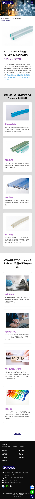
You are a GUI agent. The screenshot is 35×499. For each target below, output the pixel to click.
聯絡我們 (4, 460)
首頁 (1, 18)
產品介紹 (4, 444)
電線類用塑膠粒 (11, 75)
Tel (32, 496)
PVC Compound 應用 (16, 18)
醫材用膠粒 (20, 75)
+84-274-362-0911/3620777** (16, 478)
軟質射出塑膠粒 (12, 77)
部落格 (21, 454)
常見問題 (4, 457)
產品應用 (7, 18)
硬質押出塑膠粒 (22, 77)
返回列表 (17, 433)
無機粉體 (15, 446)
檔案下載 (21, 457)
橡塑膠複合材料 (6, 446)
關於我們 (4, 450)
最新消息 (4, 454)
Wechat (32, 492)
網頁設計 (19, 496)
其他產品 (22, 446)
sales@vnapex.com (15, 482)
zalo (32, 487)
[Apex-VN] (8, 2)
